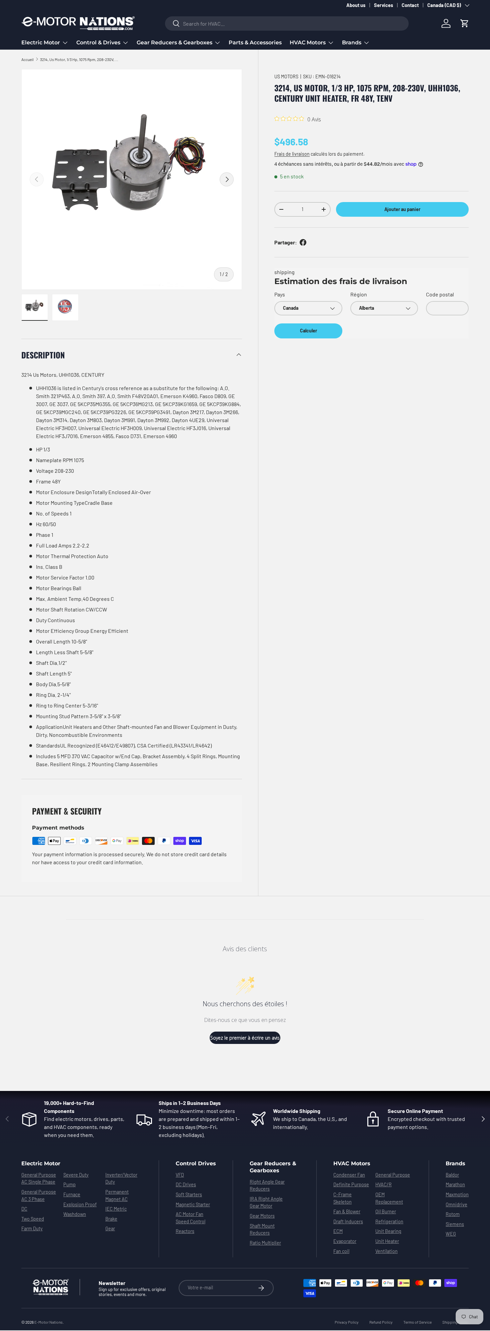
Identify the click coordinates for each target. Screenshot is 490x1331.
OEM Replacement (389, 1198)
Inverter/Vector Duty (121, 1178)
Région (358, 294)
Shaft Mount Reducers (262, 1229)
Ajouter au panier (402, 209)
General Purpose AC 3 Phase (38, 1195)
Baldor (452, 1175)
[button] (464, 23)
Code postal (440, 294)
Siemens (455, 1224)
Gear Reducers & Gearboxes (174, 42)
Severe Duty (76, 1175)
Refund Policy (381, 1322)
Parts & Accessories (255, 42)
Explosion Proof (80, 1204)
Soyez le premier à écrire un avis (245, 1038)
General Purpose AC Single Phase (38, 1178)
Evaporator (344, 1241)
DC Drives (186, 1184)
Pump (69, 1184)
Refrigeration (389, 1221)
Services (383, 5)
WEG (451, 1234)
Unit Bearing (388, 1231)
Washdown (74, 1214)
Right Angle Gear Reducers (267, 1185)
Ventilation (386, 1251)
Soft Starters (189, 1194)
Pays (279, 294)
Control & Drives (98, 42)
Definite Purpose (351, 1184)
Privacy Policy (347, 1322)
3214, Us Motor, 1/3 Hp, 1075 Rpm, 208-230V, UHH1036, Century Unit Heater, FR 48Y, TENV (80, 59)
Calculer (308, 330)
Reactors (185, 1231)
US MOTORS (286, 76)
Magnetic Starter (193, 1204)
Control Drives (196, 1163)
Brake (111, 1219)
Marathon (455, 1184)
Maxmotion (457, 1194)
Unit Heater (387, 1241)
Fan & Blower (346, 1211)
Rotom (453, 1214)
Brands (351, 42)
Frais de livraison (292, 154)
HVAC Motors (308, 42)
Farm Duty (32, 1228)
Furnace (71, 1194)
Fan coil (341, 1251)
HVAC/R (383, 1184)
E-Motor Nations (48, 1322)
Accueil (27, 59)
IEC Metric (116, 1209)
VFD (180, 1175)
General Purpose (392, 1175)
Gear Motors (262, 1216)
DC (24, 1209)
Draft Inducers (348, 1221)
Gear (110, 1228)
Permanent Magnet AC (117, 1195)
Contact (410, 5)
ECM (338, 1231)
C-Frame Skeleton (342, 1198)
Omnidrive (456, 1204)
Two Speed (32, 1219)
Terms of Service (417, 1322)
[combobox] (287, 23)
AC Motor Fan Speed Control (190, 1217)
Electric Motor (40, 42)
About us (355, 5)
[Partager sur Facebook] (303, 242)
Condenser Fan (349, 1175)
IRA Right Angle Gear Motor (266, 1202)
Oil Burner (385, 1211)
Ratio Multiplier (265, 1243)
